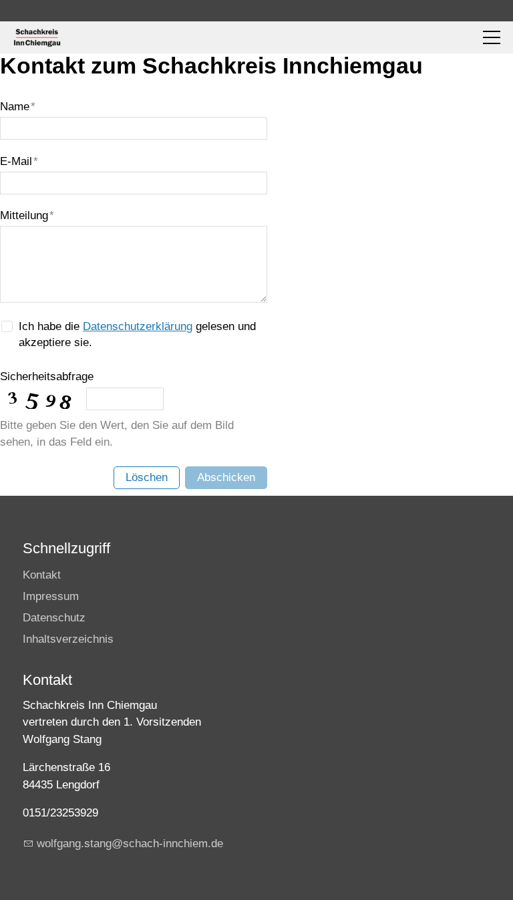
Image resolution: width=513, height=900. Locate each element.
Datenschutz (54, 617)
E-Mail (19, 161)
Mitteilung (27, 215)
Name (17, 106)
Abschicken (226, 477)
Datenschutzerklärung (137, 326)
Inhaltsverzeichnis (68, 639)
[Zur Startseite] (36, 37)
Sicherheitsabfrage (47, 376)
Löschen (147, 477)
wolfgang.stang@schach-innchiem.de (130, 843)
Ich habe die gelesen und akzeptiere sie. (137, 334)
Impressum (51, 596)
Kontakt (42, 575)
